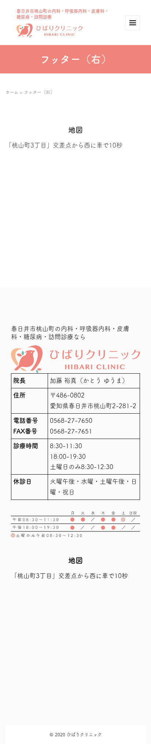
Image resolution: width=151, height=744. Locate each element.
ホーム (11, 92)
